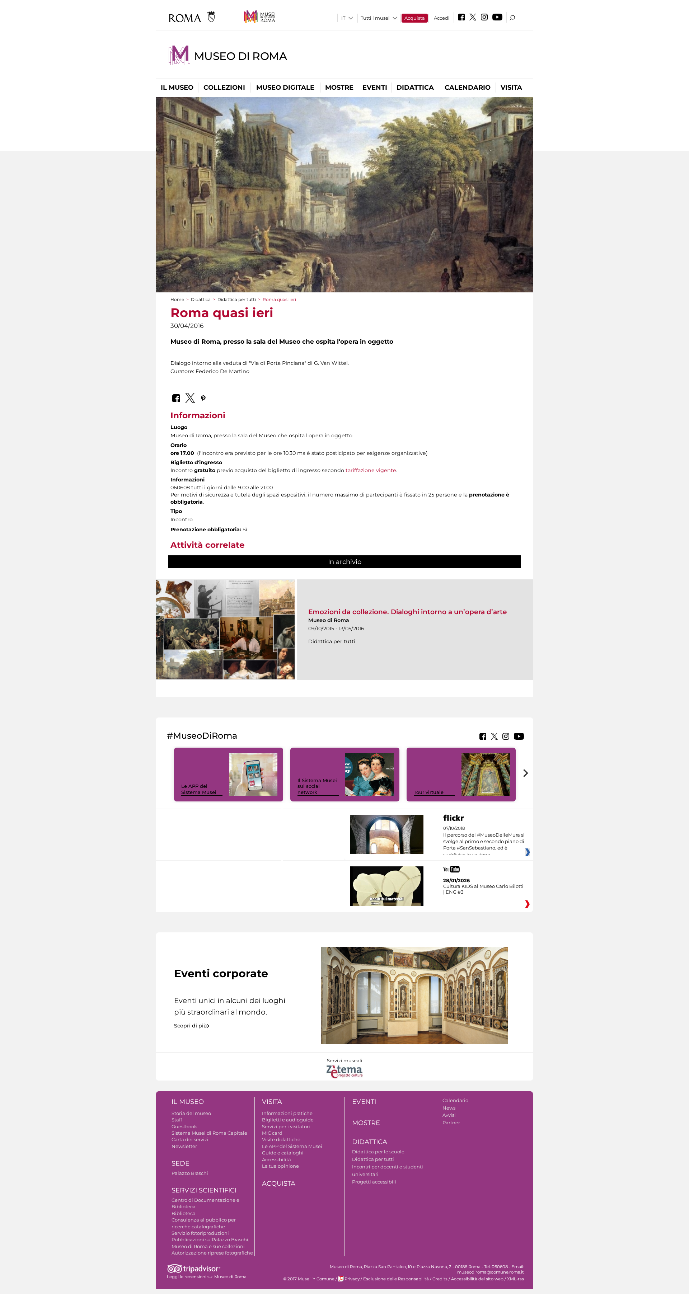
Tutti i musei (375, 18)
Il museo (177, 87)
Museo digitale (285, 87)
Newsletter (184, 1146)
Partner (451, 1122)
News (448, 1108)
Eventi (374, 87)
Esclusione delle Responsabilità (396, 1278)
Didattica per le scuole (378, 1151)
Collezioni (224, 87)
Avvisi (449, 1115)
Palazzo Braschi (190, 1173)
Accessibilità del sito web (477, 1278)
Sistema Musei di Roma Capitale (209, 1133)
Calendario (468, 87)
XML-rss (515, 1278)
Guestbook (184, 1126)
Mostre (339, 87)
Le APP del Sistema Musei (198, 789)
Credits (439, 1278)
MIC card (272, 1133)
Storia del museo (191, 1113)
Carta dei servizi (190, 1139)
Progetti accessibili (374, 1182)
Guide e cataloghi (283, 1153)
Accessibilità (276, 1159)
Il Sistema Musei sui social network (317, 786)
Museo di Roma (240, 56)
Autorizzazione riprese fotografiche (212, 1253)
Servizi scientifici (204, 1190)
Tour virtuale (429, 792)
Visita (511, 87)
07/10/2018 (484, 841)
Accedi (442, 18)
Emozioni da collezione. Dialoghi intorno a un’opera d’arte (407, 612)
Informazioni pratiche (287, 1113)
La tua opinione (280, 1166)
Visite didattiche (281, 1139)
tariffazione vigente (371, 470)
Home (177, 299)
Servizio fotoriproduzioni (200, 1233)
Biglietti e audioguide (288, 1120)
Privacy (352, 1278)
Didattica (415, 87)
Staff (177, 1120)
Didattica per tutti (236, 299)
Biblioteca (184, 1213)
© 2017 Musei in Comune (308, 1278)
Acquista (414, 18)
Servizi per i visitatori (286, 1126)
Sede (180, 1163)
